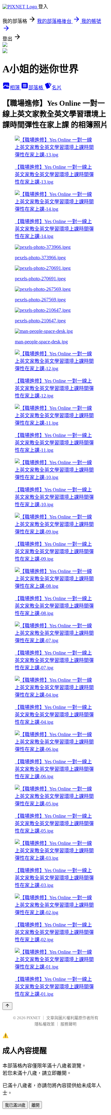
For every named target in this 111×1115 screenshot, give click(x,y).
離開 (35, 1105)
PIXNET (33, 1017)
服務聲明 (68, 1024)
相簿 (15, 87)
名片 (57, 87)
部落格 (36, 87)
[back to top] (7, 1006)
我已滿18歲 (15, 1105)
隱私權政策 (45, 1024)
